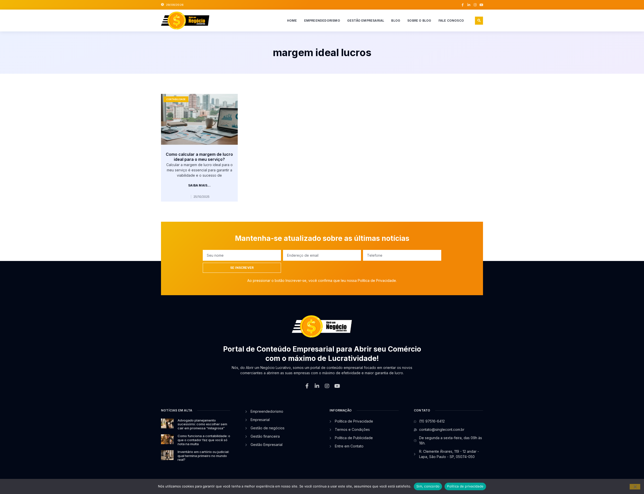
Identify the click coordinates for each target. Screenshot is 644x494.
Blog (395, 20)
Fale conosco (451, 20)
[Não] (635, 486)
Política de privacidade (465, 486)
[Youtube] (481, 5)
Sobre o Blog (419, 20)
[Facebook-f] (462, 5)
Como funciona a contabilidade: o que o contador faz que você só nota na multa (204, 440)
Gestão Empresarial (365, 20)
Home (292, 20)
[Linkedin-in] (468, 5)
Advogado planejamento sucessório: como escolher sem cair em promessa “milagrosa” (202, 424)
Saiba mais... (199, 185)
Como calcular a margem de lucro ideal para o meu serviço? (199, 157)
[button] (479, 21)
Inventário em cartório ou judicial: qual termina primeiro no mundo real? (203, 456)
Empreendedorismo (322, 20)
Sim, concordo (427, 486)
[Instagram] (475, 5)
